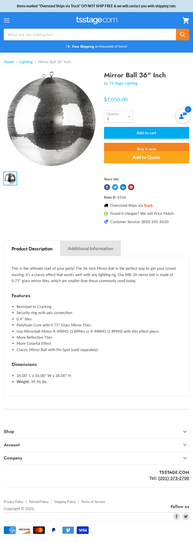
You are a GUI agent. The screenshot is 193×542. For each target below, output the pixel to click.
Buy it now (146, 148)
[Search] (182, 34)
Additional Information (90, 248)
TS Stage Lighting (123, 83)
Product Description (32, 248)
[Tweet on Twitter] (115, 187)
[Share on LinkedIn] (123, 187)
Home (9, 62)
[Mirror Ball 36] (51, 119)
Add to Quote (146, 157)
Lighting (26, 62)
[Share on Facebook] (107, 187)
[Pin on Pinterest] (131, 187)
